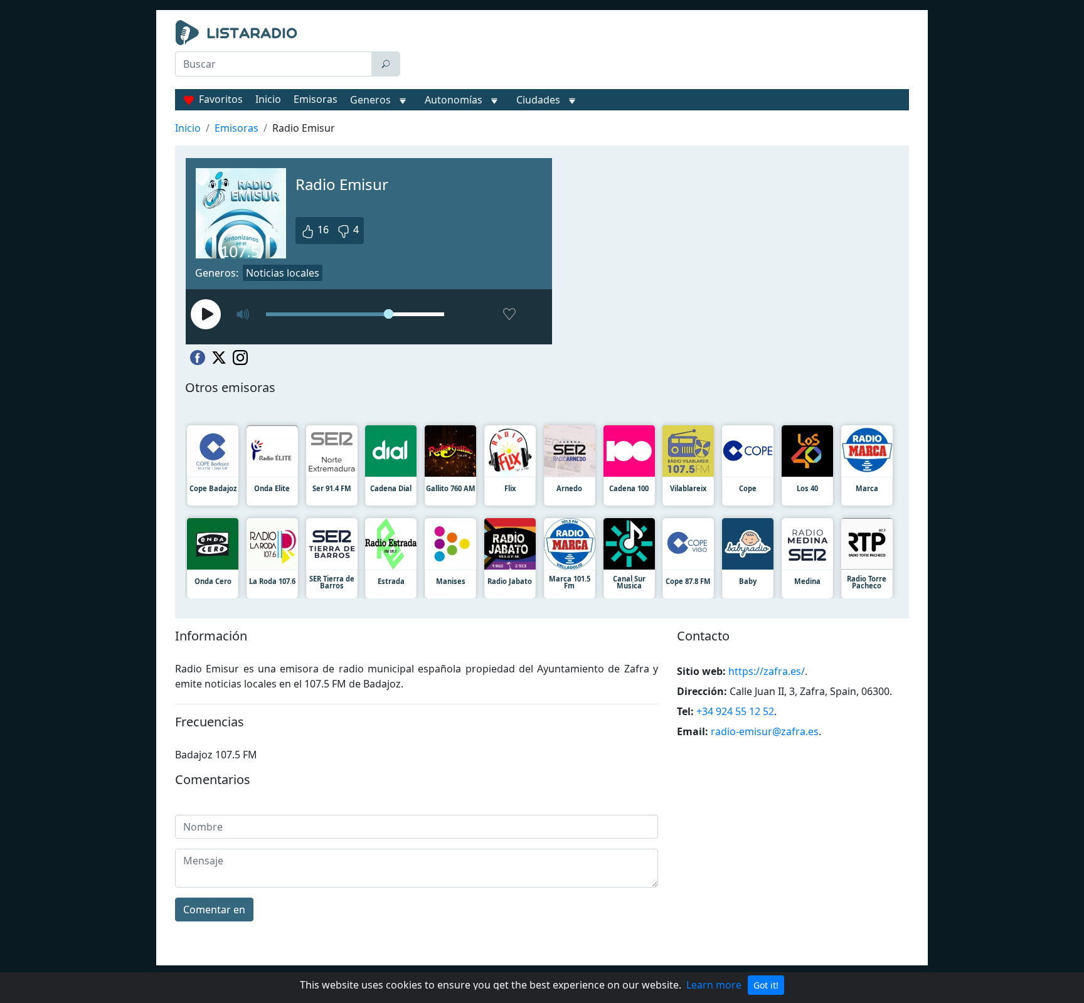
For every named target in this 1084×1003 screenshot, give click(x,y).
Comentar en (214, 909)
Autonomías (453, 100)
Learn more (713, 985)
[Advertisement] (657, 51)
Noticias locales (282, 273)
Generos (370, 100)
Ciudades (538, 100)
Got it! (765, 985)
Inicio (268, 99)
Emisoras (315, 99)
